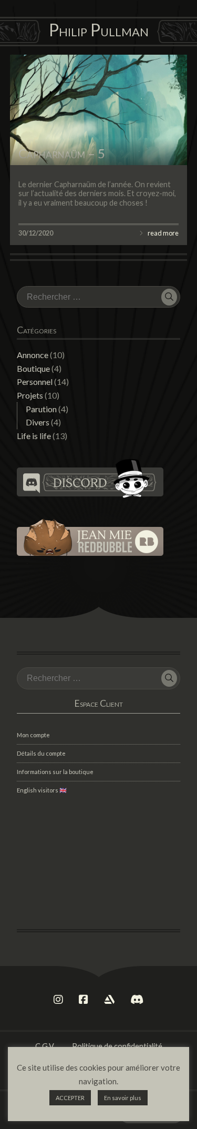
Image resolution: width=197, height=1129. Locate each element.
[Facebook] (83, 999)
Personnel (35, 381)
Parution (41, 409)
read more (163, 233)
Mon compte (33, 734)
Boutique (33, 368)
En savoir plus (122, 1097)
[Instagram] (58, 999)
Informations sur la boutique (55, 771)
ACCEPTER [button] (70, 1097)
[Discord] (136, 999)
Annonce (32, 355)
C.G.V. (45, 1046)
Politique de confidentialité (117, 1046)
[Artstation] (109, 999)
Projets (30, 395)
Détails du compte (41, 753)
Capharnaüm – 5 (61, 153)
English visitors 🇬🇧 (42, 790)
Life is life (34, 436)
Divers (37, 422)
